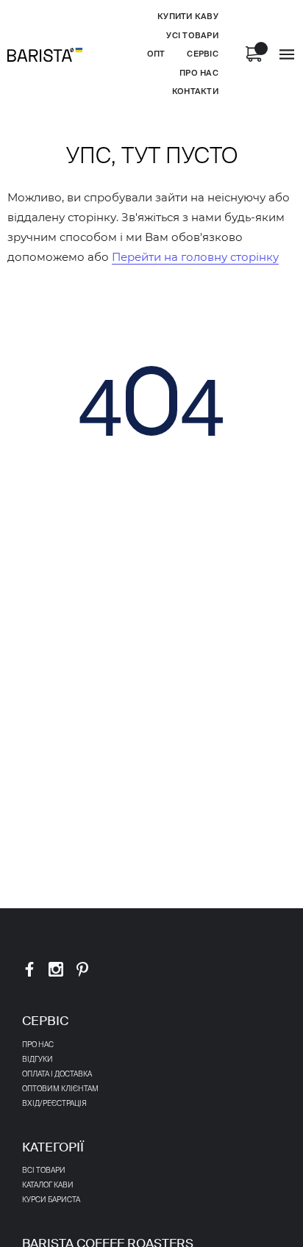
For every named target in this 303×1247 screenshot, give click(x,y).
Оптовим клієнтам (60, 1089)
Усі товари (192, 36)
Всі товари (43, 1170)
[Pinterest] (82, 968)
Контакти (195, 91)
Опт (156, 54)
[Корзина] (254, 54)
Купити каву (187, 16)
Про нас (198, 73)
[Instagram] (56, 968)
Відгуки (37, 1059)
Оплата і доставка (57, 1074)
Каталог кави (48, 1185)
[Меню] (287, 54)
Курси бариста (51, 1200)
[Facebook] (29, 968)
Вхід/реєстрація (54, 1103)
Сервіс (202, 54)
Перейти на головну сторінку (195, 257)
